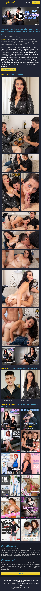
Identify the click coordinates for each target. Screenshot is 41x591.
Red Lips (33, 59)
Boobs (13, 49)
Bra (16, 49)
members (27, 2)
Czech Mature (25, 51)
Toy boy (28, 64)
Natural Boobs (8, 57)
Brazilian (20, 49)
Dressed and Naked (18, 52)
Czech (19, 51)
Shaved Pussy (30, 61)
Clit (28, 49)
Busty (25, 49)
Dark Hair (32, 51)
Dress (9, 52)
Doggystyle (4, 52)
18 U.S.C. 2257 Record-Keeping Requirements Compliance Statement (20, 581)
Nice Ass (23, 57)
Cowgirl (3, 51)
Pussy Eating (18, 59)
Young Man (4, 66)
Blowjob (8, 49)
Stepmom (16, 62)
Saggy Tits (8, 61)
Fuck (31, 52)
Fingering (27, 52)
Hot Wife (26, 54)
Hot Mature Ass (18, 54)
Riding (3, 61)
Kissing (31, 54)
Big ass (31, 47)
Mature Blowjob (10, 56)
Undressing (34, 64)
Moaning (26, 56)
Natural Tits (16, 57)
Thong (10, 64)
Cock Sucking (34, 49)
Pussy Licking (27, 59)
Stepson (31, 62)
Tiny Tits (15, 64)
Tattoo (6, 64)
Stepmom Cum (24, 62)
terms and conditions (26, 583)
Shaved (14, 61)
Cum (7, 51)
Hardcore (4, 54)
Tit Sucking (21, 64)
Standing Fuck (8, 62)
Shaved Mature (21, 61)
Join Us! (36, 2)
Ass (27, 47)
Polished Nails (9, 59)
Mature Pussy (19, 56)
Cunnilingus (13, 51)
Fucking (36, 52)
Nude (33, 57)
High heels (10, 54)
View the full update (8, 70)
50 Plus (23, 47)
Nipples (29, 57)
